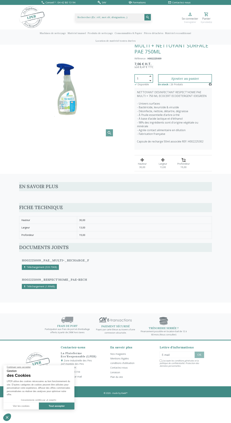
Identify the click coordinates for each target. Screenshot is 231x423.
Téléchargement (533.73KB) (41, 267)
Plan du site (116, 377)
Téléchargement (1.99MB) (40, 286)
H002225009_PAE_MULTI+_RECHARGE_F (55, 260)
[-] (150, 81)
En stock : (164, 84)
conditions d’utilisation (122, 363)
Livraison (115, 372)
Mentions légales (119, 358)
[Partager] (210, 84)
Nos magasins (118, 353)
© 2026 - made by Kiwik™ (116, 393)
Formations (139, 2)
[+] (150, 76)
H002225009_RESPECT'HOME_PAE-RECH (54, 280)
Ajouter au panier (185, 78)
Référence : (140, 58)
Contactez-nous (119, 367)
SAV (104, 2)
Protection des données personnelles (179, 364)
